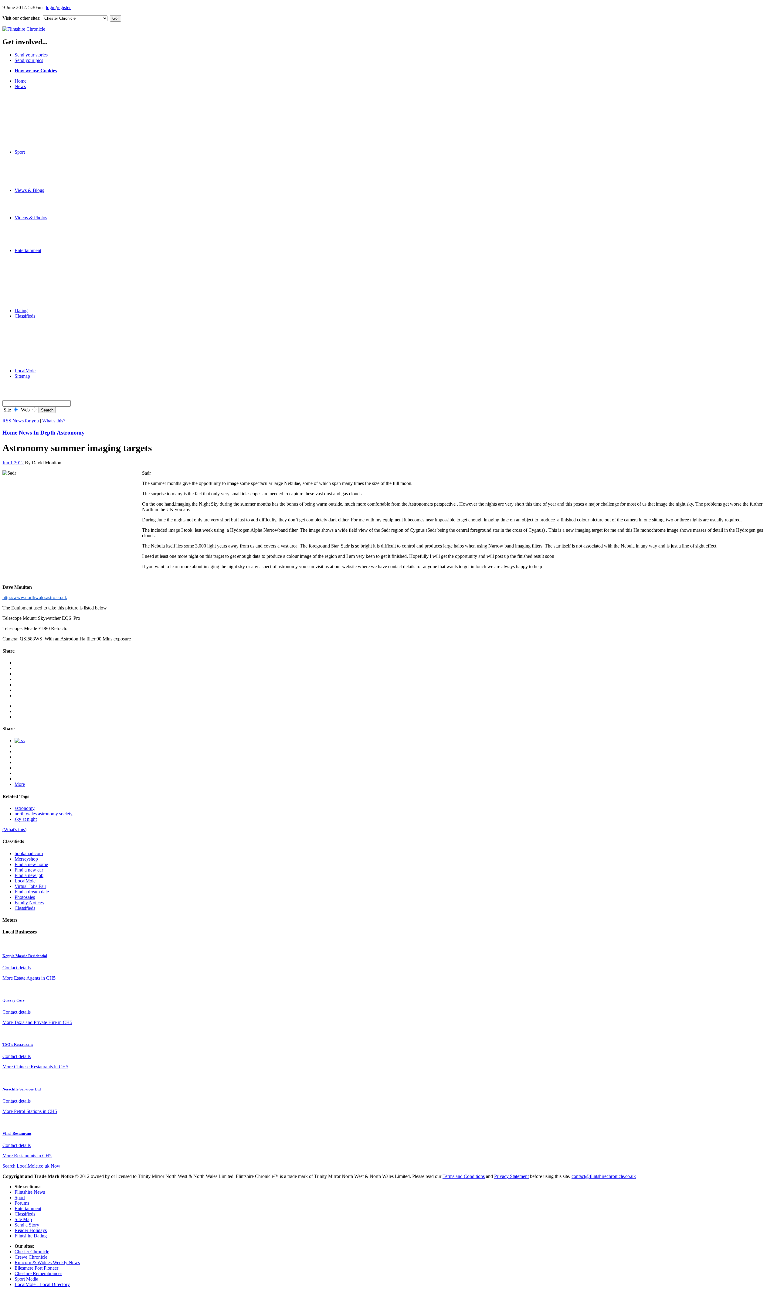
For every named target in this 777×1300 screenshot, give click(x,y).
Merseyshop (38, 321)
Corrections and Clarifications (55, 97)
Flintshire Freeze (43, 162)
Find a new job (29, 875)
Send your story (42, 212)
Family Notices (41, 348)
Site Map (23, 1219)
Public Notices (41, 354)
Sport (20, 152)
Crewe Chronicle (31, 1257)
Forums (34, 201)
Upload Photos (41, 239)
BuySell (34, 343)
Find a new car (29, 869)
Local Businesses (43, 337)
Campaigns (37, 124)
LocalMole (37, 332)
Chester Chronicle (32, 1251)
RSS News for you (20, 420)
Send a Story (27, 1224)
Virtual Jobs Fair (30, 886)
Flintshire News (30, 1192)
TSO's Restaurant (17, 1044)
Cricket (34, 179)
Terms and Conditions (464, 1176)
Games (33, 288)
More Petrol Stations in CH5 (29, 1111)
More (20, 784)
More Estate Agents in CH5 (29, 978)
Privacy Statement (511, 1176)
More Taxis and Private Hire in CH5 (37, 1022)
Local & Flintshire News (50, 108)
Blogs (32, 195)
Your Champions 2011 (48, 91)
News (20, 86)
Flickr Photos (39, 234)
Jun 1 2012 (13, 462)
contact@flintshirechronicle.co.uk (604, 1176)
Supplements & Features (50, 365)
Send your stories (31, 54)
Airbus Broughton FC (48, 157)
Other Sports (39, 184)
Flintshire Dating (43, 305)
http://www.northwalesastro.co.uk (34, 597)
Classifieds (25, 316)
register (64, 7)
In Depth (44, 432)
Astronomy (71, 432)
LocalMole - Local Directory (42, 1284)
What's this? (53, 420)
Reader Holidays (43, 294)
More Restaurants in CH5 (27, 1155)
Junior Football (41, 168)
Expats (33, 206)
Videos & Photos (31, 217)
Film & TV (37, 266)
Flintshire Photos (43, 228)
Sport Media (26, 1278)
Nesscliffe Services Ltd (21, 1089)
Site (6, 409)
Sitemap (22, 376)
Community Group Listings (53, 283)
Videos (33, 223)
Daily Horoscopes (44, 299)
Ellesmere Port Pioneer (36, 1268)
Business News (41, 119)
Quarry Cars (13, 1000)
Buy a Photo (39, 381)
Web (25, 409)
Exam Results (40, 113)
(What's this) (14, 829)
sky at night (26, 819)
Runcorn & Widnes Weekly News (47, 1262)
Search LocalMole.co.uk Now (31, 1166)
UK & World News (45, 130)
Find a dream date (32, 891)
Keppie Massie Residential (24, 956)
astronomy (24, 808)
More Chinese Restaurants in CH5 (35, 1066)
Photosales (25, 897)
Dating (21, 310)
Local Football (41, 173)
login (51, 7)
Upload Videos (41, 244)
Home (20, 81)
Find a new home (31, 864)
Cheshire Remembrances (38, 1273)
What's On (37, 272)
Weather (34, 135)
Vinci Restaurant (16, 1133)
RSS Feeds (37, 392)
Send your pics (29, 60)
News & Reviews (44, 261)
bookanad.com (29, 853)
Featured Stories (42, 102)
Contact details (16, 967)
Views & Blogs (29, 190)
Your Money (39, 359)
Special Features (42, 146)
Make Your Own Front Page (54, 141)
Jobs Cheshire (40, 326)
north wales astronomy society (43, 813)
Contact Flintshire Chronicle (54, 387)
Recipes (34, 255)
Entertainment (28, 250)
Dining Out (38, 277)
